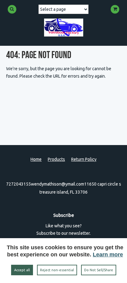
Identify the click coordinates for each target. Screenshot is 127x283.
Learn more (108, 254)
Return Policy (83, 159)
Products (56, 159)
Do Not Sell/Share (98, 270)
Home (36, 159)
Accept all (22, 270)
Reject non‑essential (57, 270)
